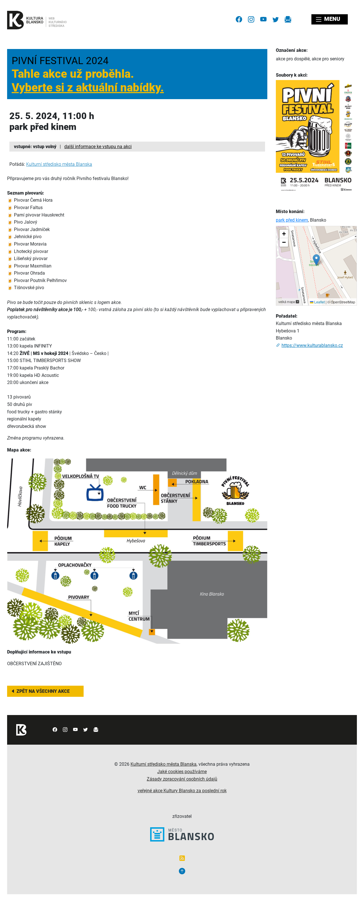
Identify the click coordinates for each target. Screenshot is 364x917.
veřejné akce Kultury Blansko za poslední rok (182, 790)
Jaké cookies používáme (182, 771)
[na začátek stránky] (182, 872)
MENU (331, 18)
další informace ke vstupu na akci (98, 146)
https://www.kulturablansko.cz (312, 345)
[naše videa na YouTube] (263, 19)
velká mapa (287, 301)
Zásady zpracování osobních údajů (182, 779)
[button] (316, 260)
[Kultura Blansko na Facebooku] (238, 19)
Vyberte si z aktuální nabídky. (88, 87)
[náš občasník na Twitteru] (275, 19)
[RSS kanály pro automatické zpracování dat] (182, 858)
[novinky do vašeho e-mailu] (287, 19)
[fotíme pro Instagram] (251, 19)
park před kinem (292, 220)
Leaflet (319, 301)
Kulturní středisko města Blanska (59, 164)
